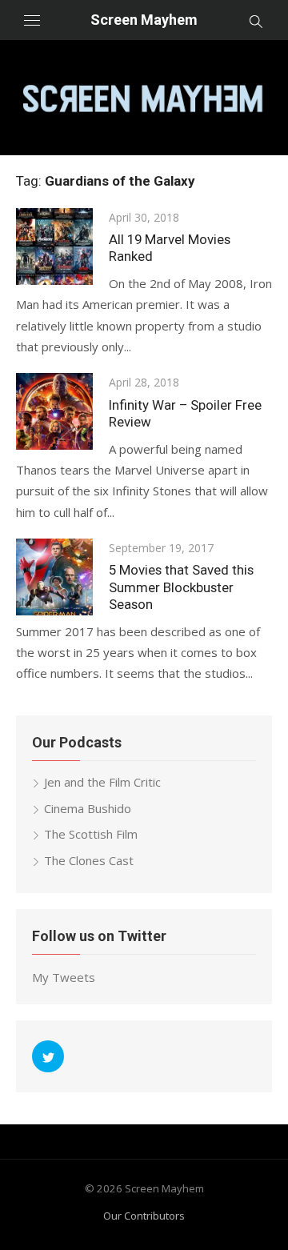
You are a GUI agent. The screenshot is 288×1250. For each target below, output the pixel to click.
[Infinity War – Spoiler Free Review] (54, 411)
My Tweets (63, 977)
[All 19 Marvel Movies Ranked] (54, 246)
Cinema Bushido (87, 808)
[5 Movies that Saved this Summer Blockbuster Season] (54, 577)
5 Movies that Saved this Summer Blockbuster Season (181, 586)
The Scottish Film (91, 834)
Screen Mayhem (144, 19)
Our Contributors (144, 1215)
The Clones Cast (89, 860)
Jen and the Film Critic (102, 782)
